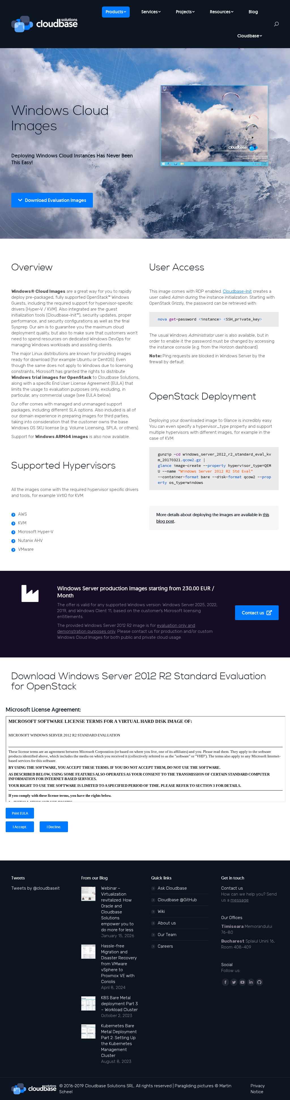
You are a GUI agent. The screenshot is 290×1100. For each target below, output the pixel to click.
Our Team (167, 934)
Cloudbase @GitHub (177, 899)
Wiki (161, 911)
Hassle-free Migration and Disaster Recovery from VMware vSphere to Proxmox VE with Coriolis (119, 963)
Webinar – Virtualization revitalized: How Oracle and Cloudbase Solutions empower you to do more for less (117, 909)
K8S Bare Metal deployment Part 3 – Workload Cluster (119, 1003)
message (240, 900)
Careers (165, 946)
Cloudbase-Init (237, 291)
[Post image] (88, 894)
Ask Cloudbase (172, 888)
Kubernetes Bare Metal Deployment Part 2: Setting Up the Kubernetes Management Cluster (119, 1040)
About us (167, 923)
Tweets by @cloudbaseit (35, 888)
